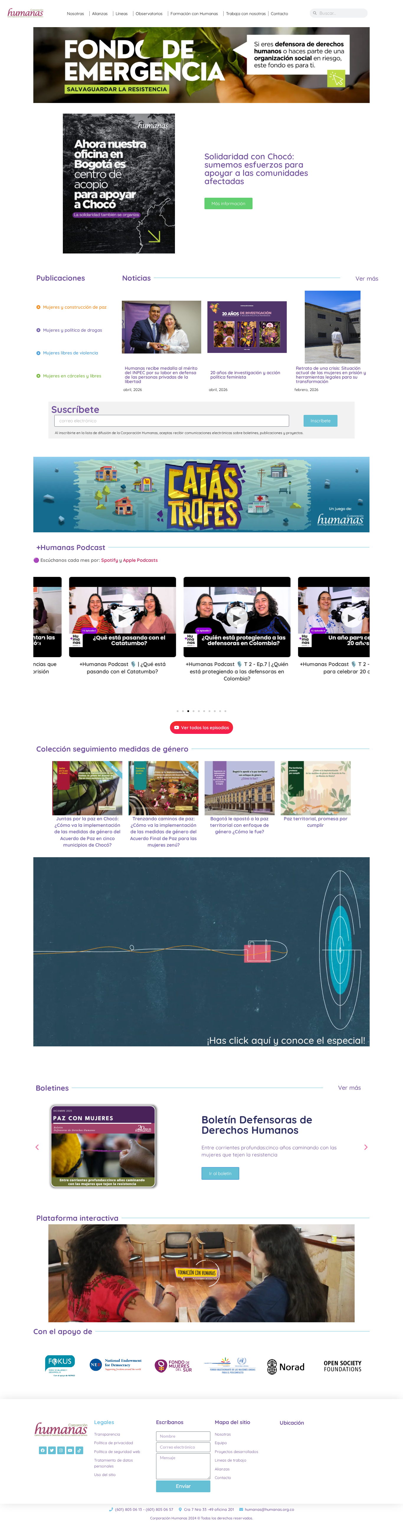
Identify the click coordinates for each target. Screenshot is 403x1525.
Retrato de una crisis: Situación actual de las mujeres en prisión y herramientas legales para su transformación (245, 374)
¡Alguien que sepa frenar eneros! (330, 375)
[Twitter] (52, 1450)
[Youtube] (70, 1450)
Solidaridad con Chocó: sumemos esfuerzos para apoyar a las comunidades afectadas (256, 168)
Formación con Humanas (194, 13)
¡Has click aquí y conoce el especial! (286, 1040)
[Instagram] (61, 1450)
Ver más (367, 278)
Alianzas (100, 13)
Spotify (109, 560)
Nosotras (75, 13)
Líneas (122, 13)
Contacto (279, 13)
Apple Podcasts (141, 560)
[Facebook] (43, 1450)
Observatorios (149, 13)
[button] (177, 711)
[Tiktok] (79, 1450)
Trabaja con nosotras (246, 13)
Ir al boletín (220, 1178)
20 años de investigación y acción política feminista (160, 375)
